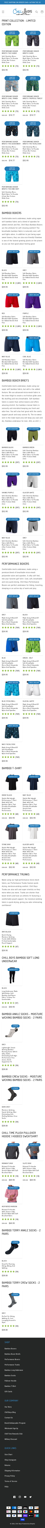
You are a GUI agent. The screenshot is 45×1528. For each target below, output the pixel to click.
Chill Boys (18, 1524)
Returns (7, 1465)
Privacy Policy (10, 1476)
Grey (25, 270)
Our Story (8, 1407)
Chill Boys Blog (10, 1412)
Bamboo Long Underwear (14, 1370)
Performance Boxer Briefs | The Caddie (10, 52)
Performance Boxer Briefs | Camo (31, 52)
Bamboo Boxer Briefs (12, 1354)
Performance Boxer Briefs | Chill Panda (10, 97)
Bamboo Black (8, 447)
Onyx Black (6, 932)
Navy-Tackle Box (8, 744)
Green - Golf (28, 658)
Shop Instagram (10, 1460)
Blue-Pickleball (8, 701)
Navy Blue (6, 357)
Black (4, 270)
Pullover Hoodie (10, 1381)
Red (3, 313)
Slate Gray (27, 1163)
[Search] (36, 11)
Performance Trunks (12, 1365)
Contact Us (9, 1418)
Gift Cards (8, 1392)
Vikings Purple (8, 492)
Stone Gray (6, 844)
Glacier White (28, 492)
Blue (4, 658)
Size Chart (8, 1454)
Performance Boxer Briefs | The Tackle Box (32, 143)
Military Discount (11, 1439)
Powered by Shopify (28, 1524)
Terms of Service (11, 1481)
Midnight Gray (7, 1163)
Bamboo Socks (10, 1376)
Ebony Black (7, 795)
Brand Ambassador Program (15, 1423)
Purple (25, 313)
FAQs (7, 1487)
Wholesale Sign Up (11, 1428)
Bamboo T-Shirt (10, 1386)
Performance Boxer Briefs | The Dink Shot (10, 188)
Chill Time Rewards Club (13, 1434)
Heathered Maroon (9, 1206)
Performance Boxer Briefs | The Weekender (11, 143)
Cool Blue (27, 357)
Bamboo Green (28, 447)
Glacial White (28, 701)
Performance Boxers (12, 1359)
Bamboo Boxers (10, 1349)
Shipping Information (12, 1471)
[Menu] (3, 11)
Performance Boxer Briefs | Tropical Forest (32, 97)
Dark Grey (6, 1107)
